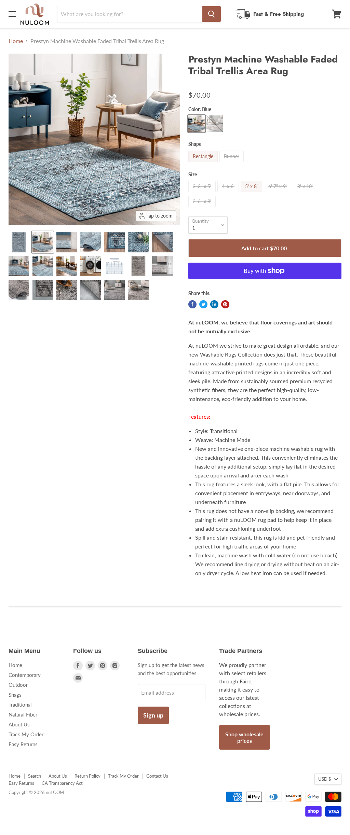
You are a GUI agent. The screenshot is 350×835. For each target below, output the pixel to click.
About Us (19, 724)
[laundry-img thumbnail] (91, 266)
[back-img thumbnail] (162, 242)
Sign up (153, 715)
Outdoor (18, 685)
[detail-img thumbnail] (19, 266)
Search (34, 776)
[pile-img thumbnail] (67, 242)
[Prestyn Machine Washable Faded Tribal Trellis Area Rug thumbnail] (67, 266)
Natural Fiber (23, 714)
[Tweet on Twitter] (203, 304)
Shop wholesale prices (244, 737)
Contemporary (25, 675)
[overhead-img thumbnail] (19, 242)
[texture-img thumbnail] (138, 242)
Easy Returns (23, 744)
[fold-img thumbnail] (91, 242)
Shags (15, 695)
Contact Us (157, 776)
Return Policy (87, 776)
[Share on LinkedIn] (214, 304)
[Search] (211, 14)
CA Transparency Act (62, 783)
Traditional (20, 704)
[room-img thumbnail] (43, 242)
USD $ (324, 779)
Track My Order (26, 734)
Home (16, 41)
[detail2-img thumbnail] (43, 266)
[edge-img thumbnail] (114, 242)
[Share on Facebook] (192, 304)
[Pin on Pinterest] (225, 304)
